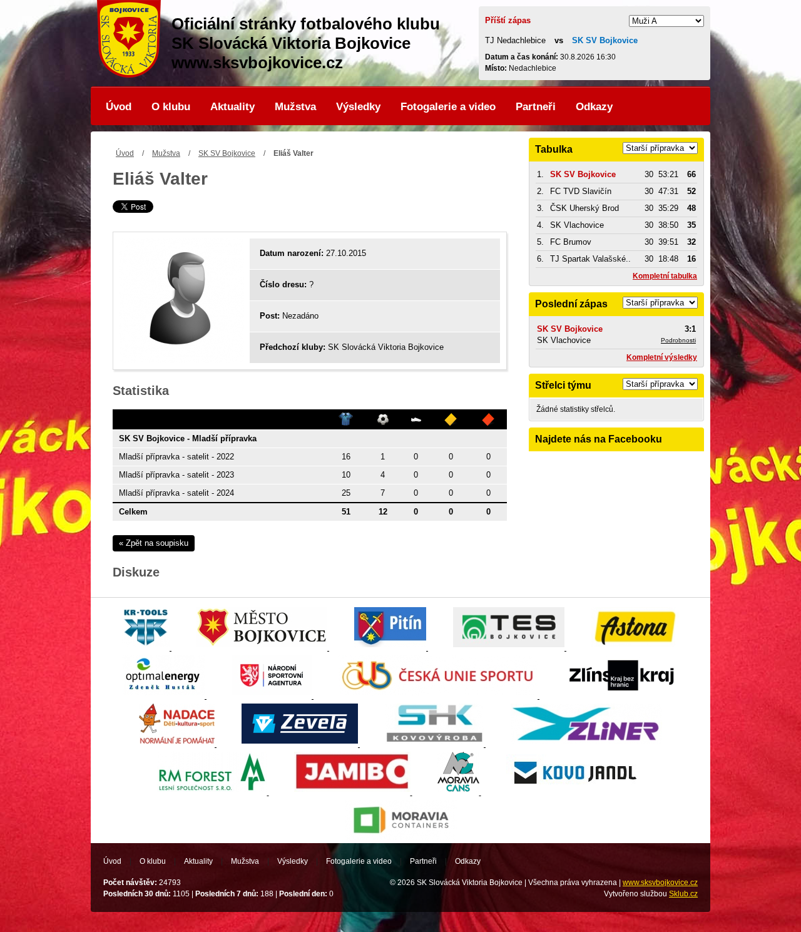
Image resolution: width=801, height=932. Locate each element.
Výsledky (358, 107)
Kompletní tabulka (665, 276)
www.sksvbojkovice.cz (660, 882)
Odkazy (594, 107)
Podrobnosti (678, 340)
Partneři (536, 107)
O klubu (170, 107)
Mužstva (295, 107)
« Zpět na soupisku (153, 543)
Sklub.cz (683, 893)
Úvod (118, 107)
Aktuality (232, 107)
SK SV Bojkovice (226, 153)
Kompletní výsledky (661, 357)
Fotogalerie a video (448, 107)
